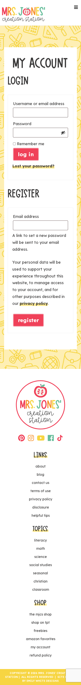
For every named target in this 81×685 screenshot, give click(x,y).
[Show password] (63, 132)
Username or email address (40, 103)
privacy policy (34, 303)
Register (28, 320)
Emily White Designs (43, 680)
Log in (26, 154)
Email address (35, 216)
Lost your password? (33, 166)
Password (32, 123)
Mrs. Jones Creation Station (23, 14)
